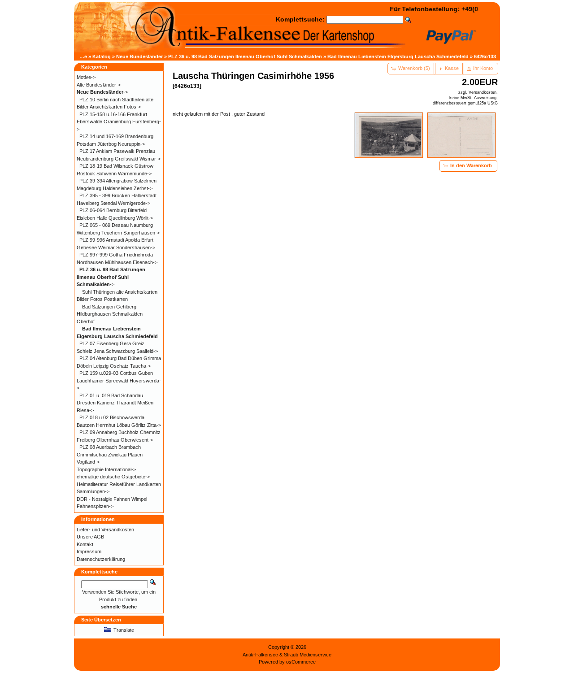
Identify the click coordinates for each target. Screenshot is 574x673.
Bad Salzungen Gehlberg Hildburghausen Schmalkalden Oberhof (110, 314)
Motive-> (86, 77)
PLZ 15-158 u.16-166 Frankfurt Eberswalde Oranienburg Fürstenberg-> (119, 122)
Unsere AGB (90, 536)
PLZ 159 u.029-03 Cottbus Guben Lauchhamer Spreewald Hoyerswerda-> (119, 380)
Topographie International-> (106, 469)
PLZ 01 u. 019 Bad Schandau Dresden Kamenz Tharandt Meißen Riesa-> (115, 403)
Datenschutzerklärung (101, 559)
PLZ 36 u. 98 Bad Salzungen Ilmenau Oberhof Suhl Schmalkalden (245, 56)
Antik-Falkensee (260, 654)
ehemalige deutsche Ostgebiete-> (113, 476)
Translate (123, 630)
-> (102, 92)
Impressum (89, 551)
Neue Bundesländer (139, 56)
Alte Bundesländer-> (99, 84)
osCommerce (301, 661)
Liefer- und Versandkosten (105, 529)
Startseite (76, 56)
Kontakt (85, 544)
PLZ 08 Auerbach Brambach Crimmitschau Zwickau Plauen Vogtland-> (110, 454)
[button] (411, 68)
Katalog (101, 56)
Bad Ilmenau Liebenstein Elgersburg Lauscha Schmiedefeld (398, 56)
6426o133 (485, 56)
